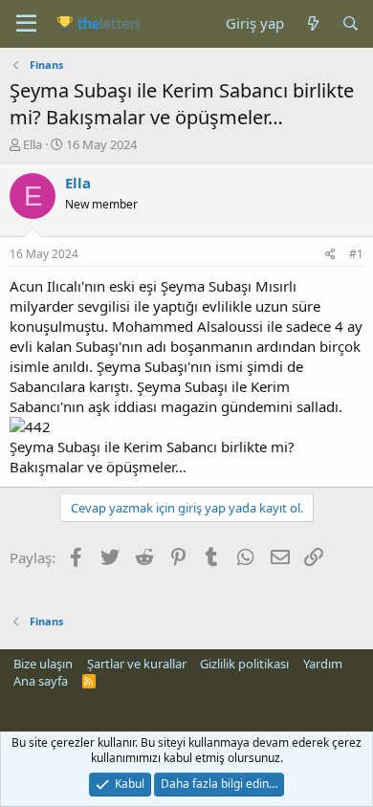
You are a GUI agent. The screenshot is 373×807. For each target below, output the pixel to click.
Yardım (322, 663)
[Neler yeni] (312, 23)
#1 (356, 254)
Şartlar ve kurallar (136, 663)
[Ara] (350, 23)
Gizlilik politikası (244, 663)
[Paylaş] (330, 255)
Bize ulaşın (43, 663)
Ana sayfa (40, 680)
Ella (32, 144)
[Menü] (26, 24)
